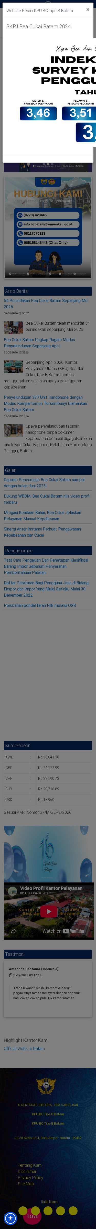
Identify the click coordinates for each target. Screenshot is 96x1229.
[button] (10, 1218)
